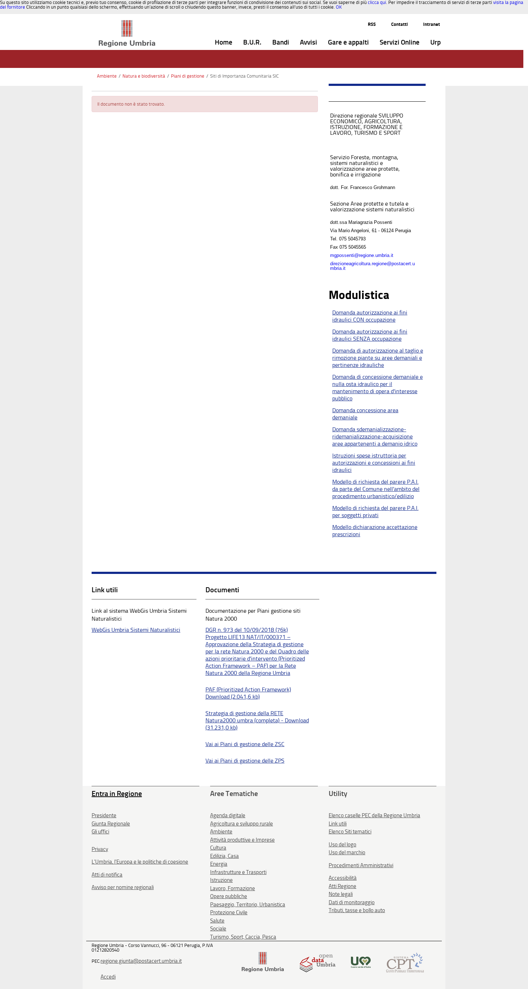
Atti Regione (342, 886)
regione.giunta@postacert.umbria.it (141, 961)
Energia (218, 864)
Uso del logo (342, 844)
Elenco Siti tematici (350, 831)
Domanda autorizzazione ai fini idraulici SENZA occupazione (369, 335)
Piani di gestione (187, 76)
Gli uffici (100, 831)
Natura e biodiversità (143, 76)
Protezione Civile (228, 912)
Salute (217, 920)
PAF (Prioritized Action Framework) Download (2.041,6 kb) (248, 693)
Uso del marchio (347, 852)
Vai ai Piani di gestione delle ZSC (244, 744)
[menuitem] (223, 42)
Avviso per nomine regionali (123, 887)
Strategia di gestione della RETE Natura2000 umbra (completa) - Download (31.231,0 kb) (257, 720)
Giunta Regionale (111, 823)
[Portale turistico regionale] (361, 962)
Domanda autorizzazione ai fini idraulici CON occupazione (369, 316)
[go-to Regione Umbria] (127, 23)
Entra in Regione (117, 793)
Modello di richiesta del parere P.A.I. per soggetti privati (375, 512)
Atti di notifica (107, 874)
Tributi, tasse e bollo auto (357, 910)
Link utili (338, 823)
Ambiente (107, 76)
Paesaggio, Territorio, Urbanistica (247, 904)
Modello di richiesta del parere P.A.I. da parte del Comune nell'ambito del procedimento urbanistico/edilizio (376, 489)
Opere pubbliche (228, 896)
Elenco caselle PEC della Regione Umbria (374, 815)
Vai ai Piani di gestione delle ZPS (244, 760)
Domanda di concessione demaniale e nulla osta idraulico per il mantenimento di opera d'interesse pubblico (377, 387)
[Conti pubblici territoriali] (405, 962)
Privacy (100, 849)
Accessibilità (343, 878)
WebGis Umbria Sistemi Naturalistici (136, 629)
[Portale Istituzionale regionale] (263, 962)
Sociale (218, 928)
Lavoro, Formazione (232, 888)
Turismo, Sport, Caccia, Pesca (243, 937)
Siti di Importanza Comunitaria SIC (244, 76)
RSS (372, 24)
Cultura (218, 848)
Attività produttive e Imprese (242, 840)
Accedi (108, 977)
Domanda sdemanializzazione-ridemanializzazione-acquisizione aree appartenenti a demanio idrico (374, 436)
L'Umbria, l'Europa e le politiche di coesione (140, 862)
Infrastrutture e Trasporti (238, 872)
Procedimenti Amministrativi (361, 865)
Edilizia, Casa (224, 856)
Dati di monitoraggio (352, 902)
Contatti (399, 24)
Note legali (341, 894)
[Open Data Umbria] (317, 962)
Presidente (104, 815)
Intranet (431, 24)
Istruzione (221, 880)
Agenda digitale (227, 815)
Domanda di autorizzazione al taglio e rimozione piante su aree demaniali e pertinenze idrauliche (377, 357)
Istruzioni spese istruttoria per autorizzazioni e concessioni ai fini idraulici (373, 462)
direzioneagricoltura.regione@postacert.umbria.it (372, 266)
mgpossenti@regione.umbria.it (361, 255)
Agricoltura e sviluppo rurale (241, 823)
